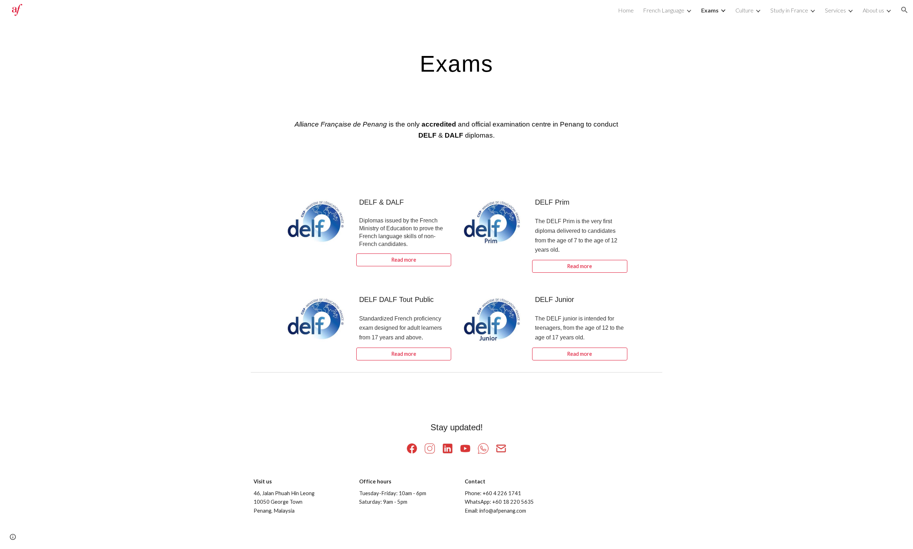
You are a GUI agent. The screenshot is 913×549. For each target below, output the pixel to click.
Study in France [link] (789, 10)
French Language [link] (663, 10)
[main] (456, 63)
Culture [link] (744, 10)
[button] (904, 10)
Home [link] (626, 10)
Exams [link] (710, 10)
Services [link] (835, 10)
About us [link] (873, 10)
